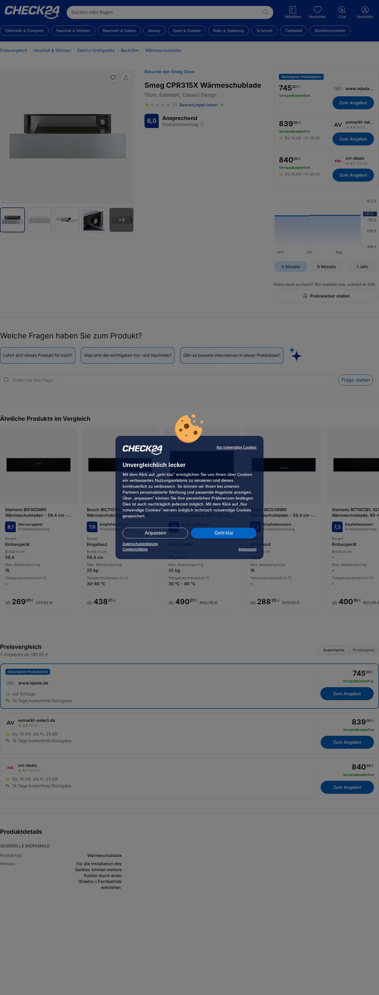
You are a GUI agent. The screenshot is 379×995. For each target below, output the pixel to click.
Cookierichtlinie (135, 549)
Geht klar (223, 532)
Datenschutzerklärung (140, 544)
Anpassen (155, 532)
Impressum (247, 549)
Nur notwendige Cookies (236, 447)
